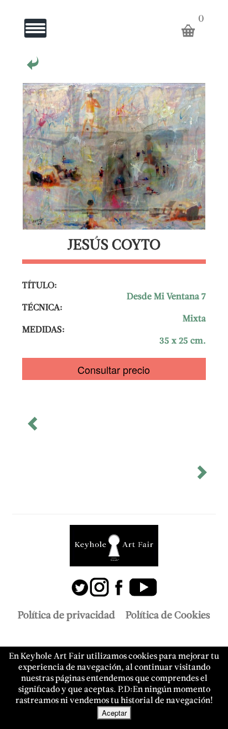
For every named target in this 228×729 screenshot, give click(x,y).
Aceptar (114, 712)
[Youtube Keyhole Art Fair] (143, 581)
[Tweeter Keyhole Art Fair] (80, 581)
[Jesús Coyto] (33, 67)
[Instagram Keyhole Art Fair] (100, 581)
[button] (33, 428)
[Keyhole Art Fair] (114, 545)
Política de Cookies (168, 616)
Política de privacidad (66, 616)
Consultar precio (113, 369)
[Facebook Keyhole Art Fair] (118, 581)
